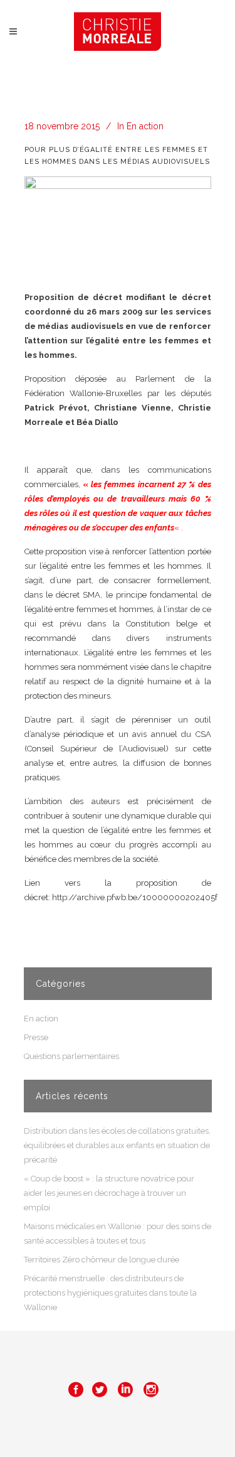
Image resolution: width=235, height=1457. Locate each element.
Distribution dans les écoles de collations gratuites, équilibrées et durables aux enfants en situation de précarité (117, 1145)
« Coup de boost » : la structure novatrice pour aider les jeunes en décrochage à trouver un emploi (109, 1193)
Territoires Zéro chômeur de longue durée (101, 1259)
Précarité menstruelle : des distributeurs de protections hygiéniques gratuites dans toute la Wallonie (110, 1293)
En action (145, 126)
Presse (36, 1037)
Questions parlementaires (71, 1056)
